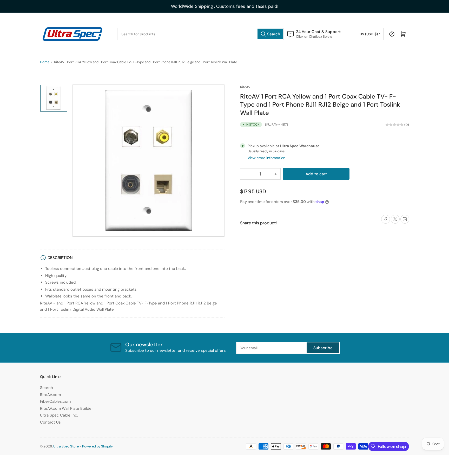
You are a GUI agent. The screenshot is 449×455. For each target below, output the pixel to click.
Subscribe (323, 347)
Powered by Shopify (97, 446)
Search (46, 387)
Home (44, 62)
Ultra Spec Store (66, 446)
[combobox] (200, 34)
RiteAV (245, 87)
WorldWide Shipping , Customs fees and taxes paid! (224, 6)
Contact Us (50, 422)
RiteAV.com (50, 394)
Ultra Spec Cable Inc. (59, 415)
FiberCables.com (55, 401)
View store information (266, 157)
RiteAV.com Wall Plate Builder (66, 408)
